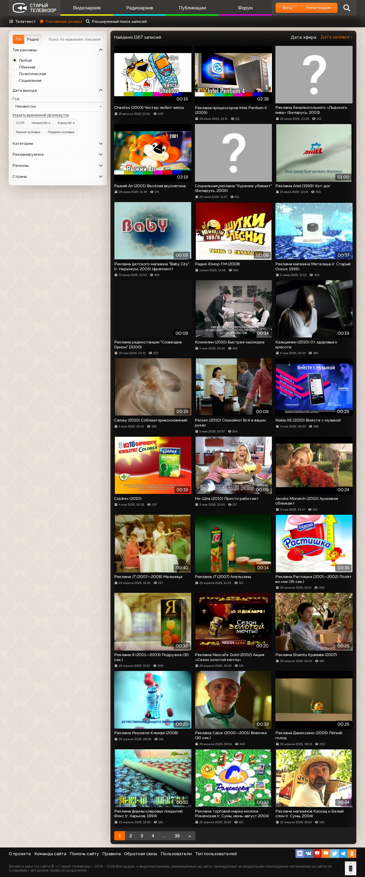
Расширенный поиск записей (119, 21)
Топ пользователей (216, 853)
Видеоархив (87, 7)
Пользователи (176, 853)
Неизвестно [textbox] (25, 106)
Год (15, 98)
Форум (245, 7)
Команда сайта (50, 853)
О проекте (20, 853)
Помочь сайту (84, 853)
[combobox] (57, 106)
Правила (112, 853)
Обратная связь (140, 853)
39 (177, 835)
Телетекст (25, 21)
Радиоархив (139, 7)
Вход (287, 7)
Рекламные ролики (64, 21)
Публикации (192, 7)
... (164, 835)
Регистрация (318, 7)
